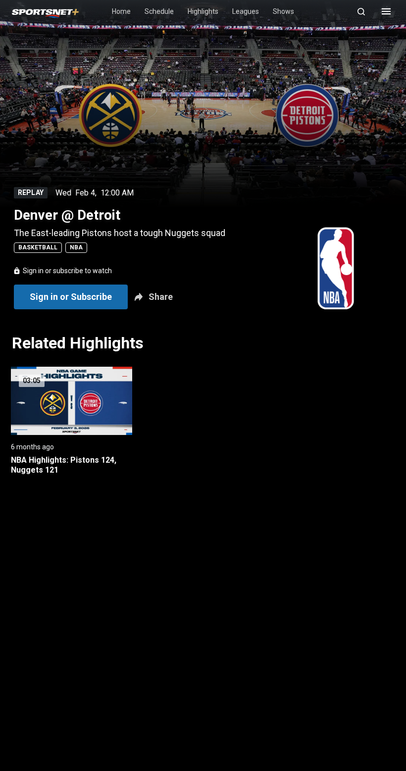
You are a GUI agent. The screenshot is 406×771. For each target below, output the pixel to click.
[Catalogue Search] (365, 11)
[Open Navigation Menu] (386, 11)
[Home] (45, 11)
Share (161, 296)
